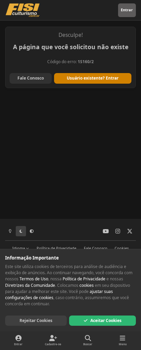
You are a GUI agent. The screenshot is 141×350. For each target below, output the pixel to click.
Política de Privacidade (56, 248)
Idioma (19, 248)
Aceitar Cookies (105, 320)
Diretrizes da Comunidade (30, 285)
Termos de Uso (34, 279)
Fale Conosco (30, 78)
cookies (86, 285)
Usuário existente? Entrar (92, 78)
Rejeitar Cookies (36, 320)
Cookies (122, 248)
